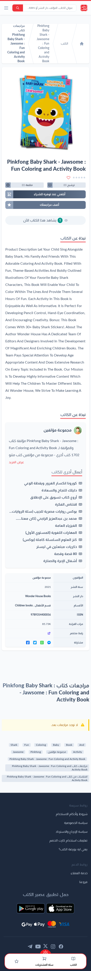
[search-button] (17, 7)
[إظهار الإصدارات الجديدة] (45, 951)
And (81, 745)
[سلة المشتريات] (44, 958)
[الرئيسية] (82, 43)
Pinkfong (35, 752)
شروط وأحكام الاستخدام (71, 814)
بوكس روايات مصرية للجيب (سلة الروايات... (43, 511)
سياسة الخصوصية (75, 823)
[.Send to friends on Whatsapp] (42, 642)
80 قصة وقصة (65, 554)
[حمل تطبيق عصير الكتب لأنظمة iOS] (60, 908)
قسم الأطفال (43, 605)
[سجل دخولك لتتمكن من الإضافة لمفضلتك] (68, 177)
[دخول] (16, 961)
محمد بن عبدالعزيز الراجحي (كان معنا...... (46, 518)
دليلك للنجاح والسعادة (59, 490)
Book (69, 745)
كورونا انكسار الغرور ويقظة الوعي (50, 483)
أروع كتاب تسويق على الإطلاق (53, 497)
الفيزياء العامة (66, 525)
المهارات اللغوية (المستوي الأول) (51, 532)
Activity (77, 752)
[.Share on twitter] (35, 642)
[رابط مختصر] (29, 633)
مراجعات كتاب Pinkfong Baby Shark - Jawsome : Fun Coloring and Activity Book (49, 768)
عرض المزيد (16, 462)
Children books (24, 605)
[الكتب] (73, 958)
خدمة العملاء (79, 873)
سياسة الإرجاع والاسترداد (71, 831)
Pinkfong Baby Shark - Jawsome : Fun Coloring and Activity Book (47, 759)
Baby (56, 745)
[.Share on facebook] (28, 642)
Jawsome (18, 752)
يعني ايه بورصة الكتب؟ (73, 849)
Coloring (41, 745)
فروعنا (83, 882)
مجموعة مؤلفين (58, 430)
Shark (14, 745)
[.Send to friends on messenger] (49, 642)
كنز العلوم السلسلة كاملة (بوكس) (50, 540)
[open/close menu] (6, 8)
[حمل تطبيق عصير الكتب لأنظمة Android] (31, 908)
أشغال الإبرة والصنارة (60, 561)
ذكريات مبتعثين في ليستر (56, 547)
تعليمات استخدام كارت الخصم (68, 840)
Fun (26, 745)
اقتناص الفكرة (66, 504)
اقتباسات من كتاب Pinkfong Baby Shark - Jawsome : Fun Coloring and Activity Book (47, 778)
